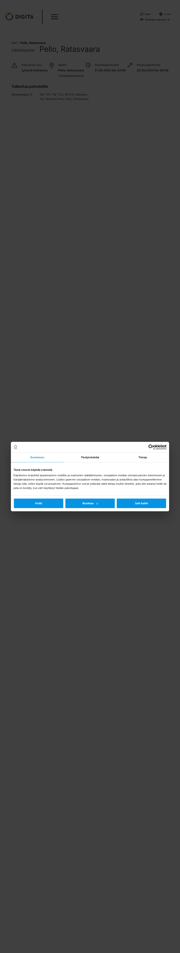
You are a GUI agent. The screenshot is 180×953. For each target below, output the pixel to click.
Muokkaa (88, 503)
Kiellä (38, 503)
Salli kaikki (141, 503)
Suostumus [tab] (37, 457)
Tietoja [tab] (143, 457)
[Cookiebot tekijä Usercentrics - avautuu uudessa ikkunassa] (151, 447)
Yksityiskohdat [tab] (90, 457)
